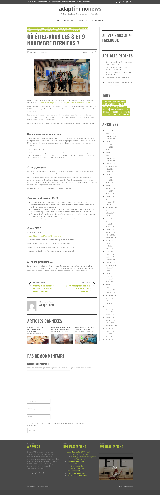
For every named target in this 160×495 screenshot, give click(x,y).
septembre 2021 (111, 166)
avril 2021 (109, 180)
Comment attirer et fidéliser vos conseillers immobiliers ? (61, 328)
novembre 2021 (111, 161)
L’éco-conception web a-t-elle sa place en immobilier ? (85, 328)
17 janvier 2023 (64, 331)
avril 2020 (109, 191)
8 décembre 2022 (89, 331)
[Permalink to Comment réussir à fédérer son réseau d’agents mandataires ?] (38, 340)
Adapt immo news (33, 31)
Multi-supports (76, 464)
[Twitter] (127, 2)
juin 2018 (109, 243)
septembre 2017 (111, 265)
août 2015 (109, 328)
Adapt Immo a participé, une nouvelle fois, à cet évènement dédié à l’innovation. (65, 103)
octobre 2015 (110, 323)
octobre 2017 (110, 262)
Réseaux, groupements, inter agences (83, 457)
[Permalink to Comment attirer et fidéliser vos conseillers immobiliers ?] (62, 339)
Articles (43, 31)
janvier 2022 (110, 155)
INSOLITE (85, 28)
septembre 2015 (111, 326)
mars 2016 (109, 312)
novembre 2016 (111, 290)
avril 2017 (109, 279)
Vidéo (79, 28)
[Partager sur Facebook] (89, 52)
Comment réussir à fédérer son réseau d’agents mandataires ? (36, 329)
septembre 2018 (111, 238)
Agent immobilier (42, 28)
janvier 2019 (110, 229)
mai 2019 (109, 218)
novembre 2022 (111, 139)
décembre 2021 (111, 158)
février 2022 (110, 152)
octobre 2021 (110, 163)
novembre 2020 (111, 188)
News (65, 28)
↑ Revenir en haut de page (125, 486)
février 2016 (110, 315)
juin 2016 (109, 304)
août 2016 (109, 298)
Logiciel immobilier (55, 28)
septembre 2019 (111, 207)
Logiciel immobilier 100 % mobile (78, 452)
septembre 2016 (111, 295)
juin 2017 (109, 273)
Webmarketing (74, 31)
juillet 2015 (110, 331)
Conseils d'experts (62, 31)
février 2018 (110, 254)
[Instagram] (116, 2)
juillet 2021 (110, 172)
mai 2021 (109, 177)
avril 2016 (109, 309)
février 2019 (110, 227)
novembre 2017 (111, 260)
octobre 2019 (110, 205)
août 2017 (109, 268)
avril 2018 (109, 249)
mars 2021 (109, 183)
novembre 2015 (111, 320)
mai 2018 (109, 246)
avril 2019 (109, 221)
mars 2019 (109, 224)
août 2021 (109, 169)
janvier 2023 (110, 133)
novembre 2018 (111, 232)
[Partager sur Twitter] (92, 52)
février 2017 (110, 284)
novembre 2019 (111, 202)
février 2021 (110, 185)
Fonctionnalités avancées (79, 454)
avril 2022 (109, 147)
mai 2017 (109, 276)
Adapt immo (31, 28)
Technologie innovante (121, 112)
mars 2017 (109, 282)
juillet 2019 (110, 213)
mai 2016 (109, 306)
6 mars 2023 (39, 333)
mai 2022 (109, 144)
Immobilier (50, 31)
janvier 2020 (110, 196)
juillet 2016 (110, 301)
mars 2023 (109, 130)
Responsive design (77, 466)
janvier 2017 (110, 287)
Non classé (107, 112)
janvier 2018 (110, 257)
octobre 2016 (110, 293)
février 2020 (110, 194)
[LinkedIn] (120, 2)
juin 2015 (109, 334)
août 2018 (109, 240)
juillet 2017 (110, 271)
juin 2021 (109, 174)
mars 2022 (109, 150)
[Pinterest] (123, 2)
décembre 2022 (111, 136)
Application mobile (77, 468)
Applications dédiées (78, 459)
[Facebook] (113, 2)
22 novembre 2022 (42, 52)
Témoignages (72, 28)
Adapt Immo (33, 333)
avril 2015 (109, 339)
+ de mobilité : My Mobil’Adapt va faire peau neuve (44, 236)
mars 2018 (109, 251)
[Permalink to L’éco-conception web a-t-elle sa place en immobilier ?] (86, 339)
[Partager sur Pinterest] (95, 52)
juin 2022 (109, 141)
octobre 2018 (110, 235)
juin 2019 (109, 216)
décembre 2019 (111, 199)
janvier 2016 (110, 317)
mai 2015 (109, 337)
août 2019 (109, 210)
